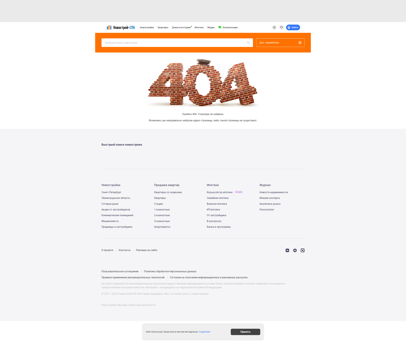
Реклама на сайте (146, 250)
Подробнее (204, 332)
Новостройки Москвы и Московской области (128, 305)
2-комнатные (162, 215)
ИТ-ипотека (213, 209)
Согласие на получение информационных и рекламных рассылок (209, 277)
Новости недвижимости (273, 192)
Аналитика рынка (270, 203)
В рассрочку (214, 221)
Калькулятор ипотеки (224, 192)
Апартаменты (162, 226)
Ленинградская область (116, 197)
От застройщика (216, 215)
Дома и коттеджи (181, 27)
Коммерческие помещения (117, 215)
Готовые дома (110, 203)
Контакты (125, 250)
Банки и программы (219, 226)
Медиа (211, 27)
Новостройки (147, 27)
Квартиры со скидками (168, 192)
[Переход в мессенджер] (302, 250)
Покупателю (266, 209)
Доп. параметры (269, 42)
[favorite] (281, 27)
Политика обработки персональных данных (170, 271)
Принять (245, 331)
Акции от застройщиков (116, 209)
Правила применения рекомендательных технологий (133, 277)
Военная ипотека (217, 203)
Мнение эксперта (269, 197)
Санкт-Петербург (111, 192)
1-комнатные (162, 209)
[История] (274, 27)
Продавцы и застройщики (117, 226)
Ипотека (199, 27)
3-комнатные (162, 221)
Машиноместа (110, 221)
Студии (158, 203)
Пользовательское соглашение (120, 271)
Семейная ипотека (218, 197)
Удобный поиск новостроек (121, 42)
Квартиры (163, 27)
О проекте (107, 250)
